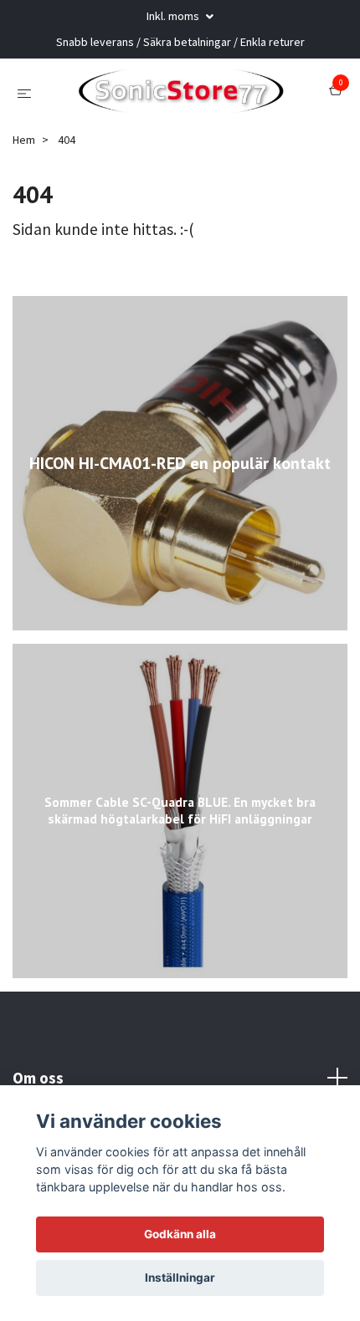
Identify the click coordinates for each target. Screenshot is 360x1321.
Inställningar (180, 1277)
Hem (24, 154)
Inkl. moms (174, 15)
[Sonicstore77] (183, 98)
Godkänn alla (180, 1234)
